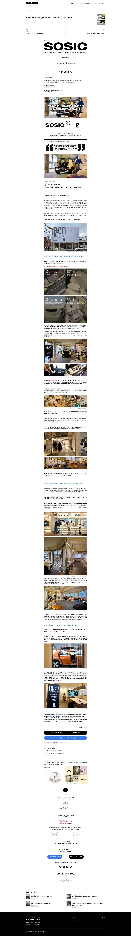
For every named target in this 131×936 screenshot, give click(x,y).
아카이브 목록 (29, 11)
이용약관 (73, 917)
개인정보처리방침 (75, 920)
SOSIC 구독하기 (74, 3)
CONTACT (101, 3)
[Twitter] (104, 916)
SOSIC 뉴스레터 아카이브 (86, 3)
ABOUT (95, 3)
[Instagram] (102, 916)
